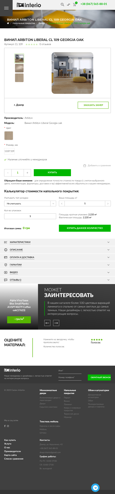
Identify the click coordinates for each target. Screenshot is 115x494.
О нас (7, 447)
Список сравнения (13, 459)
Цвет (8, 128)
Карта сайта (10, 455)
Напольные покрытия (24, 23)
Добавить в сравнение (99, 165)
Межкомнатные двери (48, 391)
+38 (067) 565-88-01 (49, 448)
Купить (52, 172)
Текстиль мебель (49, 422)
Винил (42, 23)
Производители (12, 451)
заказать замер (93, 105)
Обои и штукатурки (98, 390)
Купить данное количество (85, 228)
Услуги (7, 444)
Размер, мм (12, 145)
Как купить (10, 440)
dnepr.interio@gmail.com (50, 452)
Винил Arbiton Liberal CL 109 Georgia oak (69, 23)
